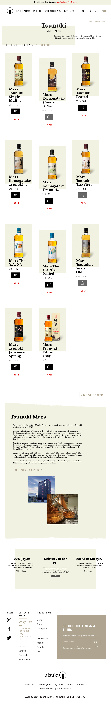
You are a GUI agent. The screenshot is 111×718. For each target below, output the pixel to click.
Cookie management (44, 684)
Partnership (40, 647)
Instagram (9, 620)
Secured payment (42, 628)
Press (39, 651)
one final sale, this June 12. (67, 2)
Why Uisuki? (21, 571)
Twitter (9, 638)
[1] (103, 11)
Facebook (9, 629)
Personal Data (29, 684)
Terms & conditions (25, 659)
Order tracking (23, 655)
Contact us (22, 650)
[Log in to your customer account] (96, 11)
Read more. (55, 576)
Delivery (39, 624)
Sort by (26, 45)
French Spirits (81, 684)
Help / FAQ (22, 646)
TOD (69, 688)
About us (39, 619)
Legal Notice (59, 684)
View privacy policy (85, 648)
